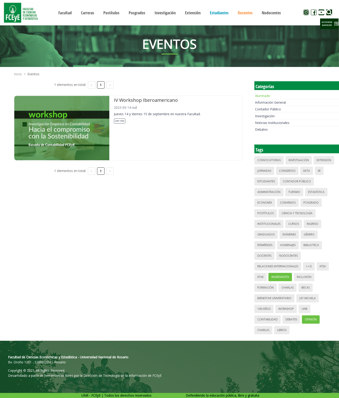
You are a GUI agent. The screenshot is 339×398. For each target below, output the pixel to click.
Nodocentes (288, 256)
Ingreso (312, 224)
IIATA (306, 171)
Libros (281, 330)
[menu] (169, 12)
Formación (265, 287)
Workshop (286, 309)
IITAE (260, 277)
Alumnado (262, 95)
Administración (268, 192)
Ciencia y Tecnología (297, 213)
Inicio (18, 74)
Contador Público (268, 109)
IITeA (323, 266)
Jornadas (264, 171)
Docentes (264, 256)
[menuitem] (65, 12)
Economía (264, 203)
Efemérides (264, 245)
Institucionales (268, 224)
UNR (304, 309)
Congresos (287, 171)
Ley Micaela (307, 298)
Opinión (311, 319)
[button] (329, 23)
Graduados (266, 234)
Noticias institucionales (272, 123)
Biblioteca (311, 245)
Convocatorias (269, 160)
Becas (305, 287)
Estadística (316, 192)
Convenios (288, 203)
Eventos (33, 74)
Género (309, 234)
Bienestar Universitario (274, 298)
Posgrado (311, 203)
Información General (270, 102)
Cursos (293, 224)
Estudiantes (266, 181)
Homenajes (288, 245)
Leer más (119, 120)
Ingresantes (280, 277)
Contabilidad (267, 319)
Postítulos (265, 213)
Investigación (265, 116)
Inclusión (304, 277)
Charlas (288, 287)
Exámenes (289, 234)
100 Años (264, 309)
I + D (309, 266)
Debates (261, 129)
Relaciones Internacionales (277, 266)
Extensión (324, 160)
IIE (319, 171)
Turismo (294, 192)
